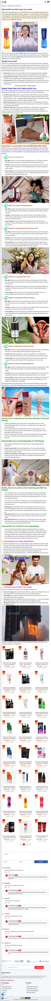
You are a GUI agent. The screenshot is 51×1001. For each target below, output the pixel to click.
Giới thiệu (5, 990)
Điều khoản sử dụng (7, 986)
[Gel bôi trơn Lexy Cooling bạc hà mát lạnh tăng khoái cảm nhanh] (25, 703)
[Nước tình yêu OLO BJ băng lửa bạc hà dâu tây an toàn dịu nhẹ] (9, 827)
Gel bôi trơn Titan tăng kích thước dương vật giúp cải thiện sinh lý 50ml (25, 763)
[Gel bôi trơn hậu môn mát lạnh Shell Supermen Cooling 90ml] (25, 678)
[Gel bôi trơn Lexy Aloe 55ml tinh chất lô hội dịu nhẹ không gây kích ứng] (41, 678)
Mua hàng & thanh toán (32, 988)
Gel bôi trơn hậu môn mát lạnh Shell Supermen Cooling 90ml (25, 689)
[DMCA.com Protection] (25, 998)
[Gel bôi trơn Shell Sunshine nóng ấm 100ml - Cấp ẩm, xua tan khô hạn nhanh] (9, 777)
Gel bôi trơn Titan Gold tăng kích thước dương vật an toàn (9, 664)
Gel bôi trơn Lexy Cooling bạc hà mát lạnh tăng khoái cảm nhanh (25, 714)
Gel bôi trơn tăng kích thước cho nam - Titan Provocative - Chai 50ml (41, 837)
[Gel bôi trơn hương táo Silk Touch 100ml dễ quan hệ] (25, 827)
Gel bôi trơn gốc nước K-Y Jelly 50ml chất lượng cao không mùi (25, 788)
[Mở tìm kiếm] (45, 2)
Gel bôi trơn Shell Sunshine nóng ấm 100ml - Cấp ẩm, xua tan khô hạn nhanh (9, 788)
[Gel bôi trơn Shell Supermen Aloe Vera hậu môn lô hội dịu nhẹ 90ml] (25, 728)
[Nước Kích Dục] (5, 2)
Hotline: (8, 980)
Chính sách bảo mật (7, 988)
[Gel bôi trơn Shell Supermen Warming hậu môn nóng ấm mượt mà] (9, 703)
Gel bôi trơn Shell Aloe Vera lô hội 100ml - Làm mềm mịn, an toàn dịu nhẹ (9, 739)
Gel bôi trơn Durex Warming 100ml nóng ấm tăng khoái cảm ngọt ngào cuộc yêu (25, 813)
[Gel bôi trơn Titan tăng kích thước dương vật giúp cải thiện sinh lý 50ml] (25, 752)
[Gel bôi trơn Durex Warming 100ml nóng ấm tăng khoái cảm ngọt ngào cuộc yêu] (25, 802)
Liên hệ (4, 992)
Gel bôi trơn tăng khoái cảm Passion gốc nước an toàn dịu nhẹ (41, 714)
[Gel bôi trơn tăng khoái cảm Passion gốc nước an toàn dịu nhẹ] (41, 703)
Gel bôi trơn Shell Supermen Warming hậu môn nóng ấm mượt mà (9, 714)
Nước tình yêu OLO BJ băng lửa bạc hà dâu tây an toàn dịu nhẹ (9, 837)
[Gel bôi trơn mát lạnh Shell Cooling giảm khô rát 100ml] (9, 752)
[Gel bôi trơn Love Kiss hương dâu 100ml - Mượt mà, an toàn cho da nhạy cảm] (41, 654)
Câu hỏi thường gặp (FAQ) (33, 990)
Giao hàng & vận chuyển (32, 986)
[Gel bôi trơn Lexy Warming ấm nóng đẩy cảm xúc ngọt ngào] (9, 678)
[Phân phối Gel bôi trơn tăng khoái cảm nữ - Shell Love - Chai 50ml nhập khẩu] (41, 752)
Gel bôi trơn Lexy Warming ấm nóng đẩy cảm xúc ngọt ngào (9, 689)
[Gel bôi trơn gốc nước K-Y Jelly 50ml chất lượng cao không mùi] (25, 777)
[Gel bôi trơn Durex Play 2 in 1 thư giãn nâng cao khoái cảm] (9, 802)
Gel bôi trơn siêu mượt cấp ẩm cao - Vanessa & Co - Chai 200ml (25, 664)
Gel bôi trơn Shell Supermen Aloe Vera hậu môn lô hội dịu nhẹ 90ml (25, 739)
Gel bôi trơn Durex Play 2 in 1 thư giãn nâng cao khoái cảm (9, 813)
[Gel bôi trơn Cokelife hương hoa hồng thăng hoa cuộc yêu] (41, 802)
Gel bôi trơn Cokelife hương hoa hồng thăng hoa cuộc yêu (41, 813)
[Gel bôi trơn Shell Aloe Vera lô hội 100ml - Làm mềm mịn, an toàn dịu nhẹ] (9, 728)
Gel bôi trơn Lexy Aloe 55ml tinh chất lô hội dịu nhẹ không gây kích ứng (41, 689)
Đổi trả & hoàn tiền (31, 992)
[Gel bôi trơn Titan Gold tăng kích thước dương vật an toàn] (9, 654)
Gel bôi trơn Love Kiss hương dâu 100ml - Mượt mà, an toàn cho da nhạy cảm (41, 664)
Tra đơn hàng (39, 967)
